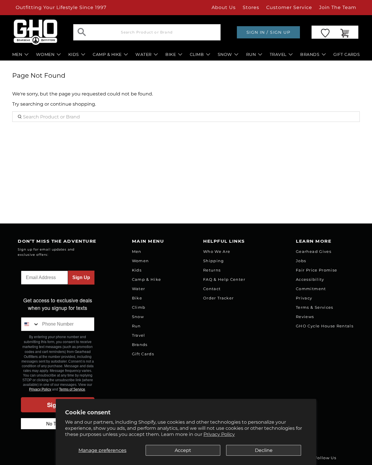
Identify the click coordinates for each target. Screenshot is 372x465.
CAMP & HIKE (107, 54)
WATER (143, 54)
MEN (17, 54)
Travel (138, 335)
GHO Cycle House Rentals (324, 326)
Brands (140, 344)
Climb (139, 307)
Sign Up (81, 277)
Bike (137, 298)
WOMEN (45, 54)
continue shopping (72, 104)
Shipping (213, 260)
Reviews (305, 316)
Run (136, 326)
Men (137, 251)
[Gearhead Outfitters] (35, 32)
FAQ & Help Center (224, 279)
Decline (264, 450)
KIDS (73, 54)
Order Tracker (218, 298)
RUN (251, 54)
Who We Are (216, 251)
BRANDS (309, 54)
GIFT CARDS (346, 54)
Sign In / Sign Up (268, 32)
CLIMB (197, 54)
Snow (138, 316)
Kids (137, 270)
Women (140, 260)
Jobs (301, 260)
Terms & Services (314, 307)
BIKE (170, 54)
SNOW (225, 54)
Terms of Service (72, 389)
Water (138, 288)
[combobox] (30, 324)
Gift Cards (143, 354)
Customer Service (289, 7)
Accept (183, 450)
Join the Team (337, 7)
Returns (212, 270)
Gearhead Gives (313, 251)
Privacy (304, 298)
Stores (251, 7)
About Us (224, 7)
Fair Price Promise (316, 270)
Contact (212, 288)
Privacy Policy (219, 434)
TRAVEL (278, 54)
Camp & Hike (146, 279)
